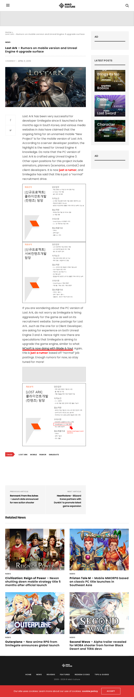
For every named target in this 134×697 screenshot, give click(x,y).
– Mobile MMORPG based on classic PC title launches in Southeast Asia (99, 581)
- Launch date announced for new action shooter (24, 499)
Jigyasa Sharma (106, 82)
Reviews (51, 674)
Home (8, 32)
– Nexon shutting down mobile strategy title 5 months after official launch (33, 581)
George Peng (105, 107)
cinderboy (10, 61)
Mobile (33, 454)
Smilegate (54, 454)
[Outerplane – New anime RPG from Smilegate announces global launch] (34, 613)
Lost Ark (23, 454)
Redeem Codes (82, 674)
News (7, 42)
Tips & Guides (102, 674)
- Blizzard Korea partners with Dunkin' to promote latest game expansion (67, 501)
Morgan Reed (104, 133)
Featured (65, 674)
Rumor (42, 454)
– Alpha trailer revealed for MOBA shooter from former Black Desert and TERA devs (98, 645)
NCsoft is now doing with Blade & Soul (47, 348)
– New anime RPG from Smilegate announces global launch (32, 643)
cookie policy (90, 691)
